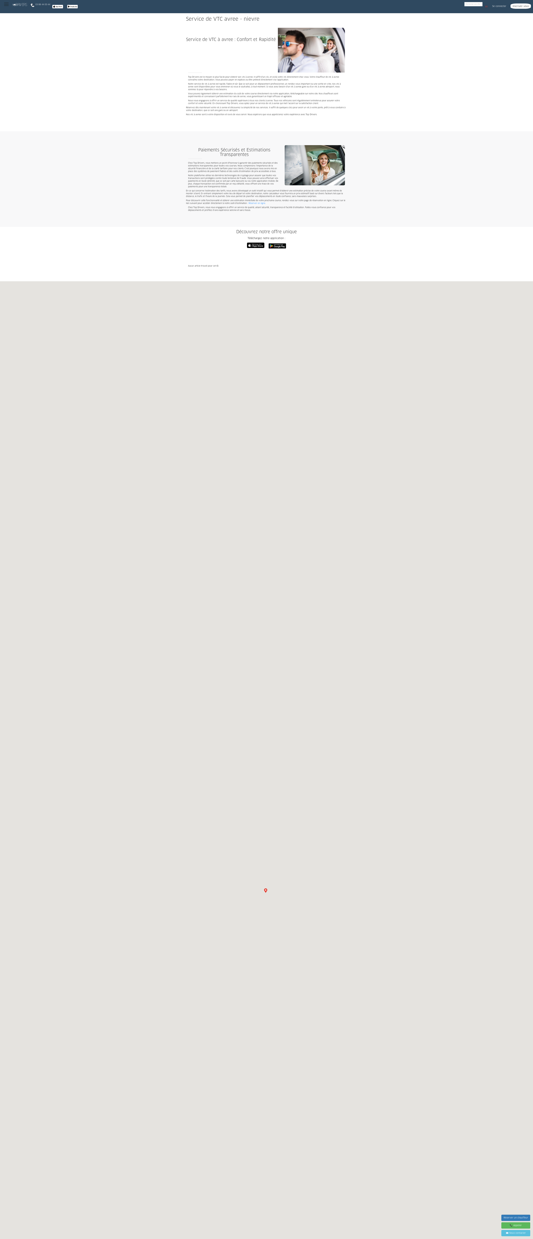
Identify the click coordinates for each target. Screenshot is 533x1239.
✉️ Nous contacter (516, 1233)
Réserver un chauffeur (516, 1218)
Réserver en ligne (257, 203)
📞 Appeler (516, 1225)
